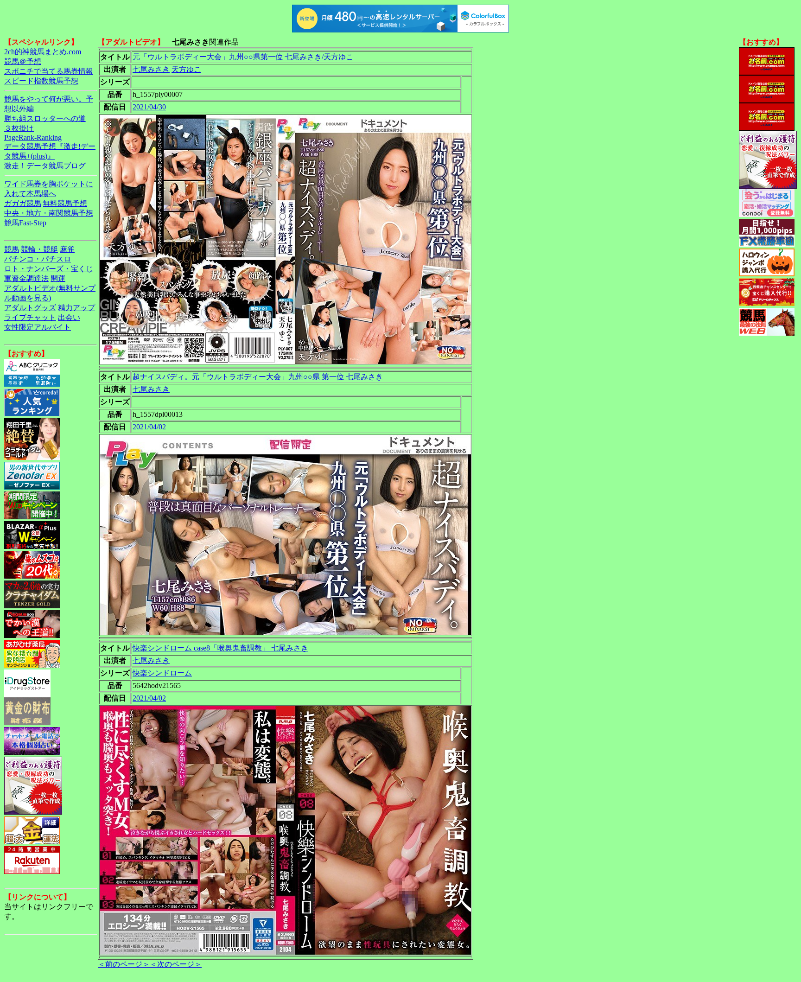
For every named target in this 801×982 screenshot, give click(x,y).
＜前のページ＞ (124, 964)
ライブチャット (30, 317)
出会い (69, 317)
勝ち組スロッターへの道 (45, 118)
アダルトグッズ (30, 308)
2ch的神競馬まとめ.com (42, 52)
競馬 (11, 249)
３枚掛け (19, 128)
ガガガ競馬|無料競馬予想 (45, 203)
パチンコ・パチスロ (37, 259)
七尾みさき (151, 69)
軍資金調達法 (26, 278)
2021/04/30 (149, 107)
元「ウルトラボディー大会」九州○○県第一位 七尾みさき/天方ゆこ (243, 57)
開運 (58, 278)
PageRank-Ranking (33, 137)
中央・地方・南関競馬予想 (48, 213)
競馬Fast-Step (25, 223)
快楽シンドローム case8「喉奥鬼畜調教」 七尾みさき (220, 648)
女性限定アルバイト (37, 327)
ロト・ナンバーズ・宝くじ (48, 269)
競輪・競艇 (39, 249)
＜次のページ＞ (176, 964)
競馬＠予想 (22, 61)
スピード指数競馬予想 (41, 81)
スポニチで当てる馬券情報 (48, 71)
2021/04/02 (149, 427)
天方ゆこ (186, 69)
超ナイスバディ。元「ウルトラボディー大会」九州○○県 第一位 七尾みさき (258, 377)
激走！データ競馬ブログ (45, 166)
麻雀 (67, 249)
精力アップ (76, 308)
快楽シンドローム (162, 673)
